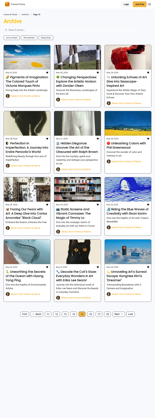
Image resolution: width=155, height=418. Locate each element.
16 (90, 314)
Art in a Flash (11, 37)
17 (99, 314)
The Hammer (29, 37)
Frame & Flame (10, 14)
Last (130, 314)
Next (117, 314)
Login (126, 4)
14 (73, 314)
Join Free (139, 4)
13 (65, 314)
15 (82, 314)
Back (38, 314)
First (24, 314)
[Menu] (149, 4)
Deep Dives (46, 37)
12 (56, 314)
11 (48, 314)
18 (107, 314)
